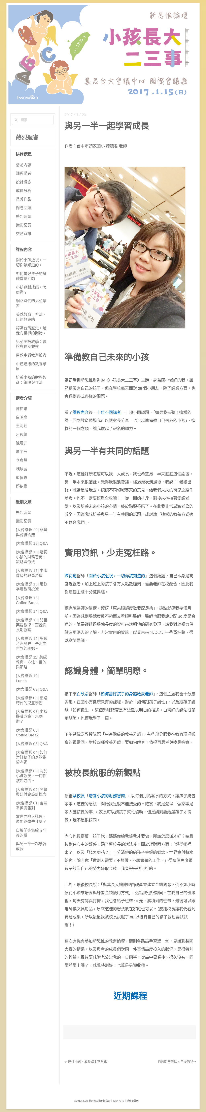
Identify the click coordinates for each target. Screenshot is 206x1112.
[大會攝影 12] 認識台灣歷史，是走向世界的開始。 (31, 644)
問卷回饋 (23, 208)
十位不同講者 (109, 413)
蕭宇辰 (21, 452)
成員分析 (23, 191)
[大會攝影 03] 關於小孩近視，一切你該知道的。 (31, 776)
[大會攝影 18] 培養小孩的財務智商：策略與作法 (31, 557)
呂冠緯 (21, 434)
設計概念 (23, 182)
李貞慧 (21, 460)
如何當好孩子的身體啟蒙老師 (127, 694)
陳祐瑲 (71, 576)
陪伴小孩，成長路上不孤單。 (87, 1062)
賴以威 (21, 469)
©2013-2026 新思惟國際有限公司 (92, 1100)
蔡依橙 (21, 486)
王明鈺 (21, 426)
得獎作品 (23, 199)
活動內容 (23, 165)
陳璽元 (21, 443)
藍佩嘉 (21, 478)
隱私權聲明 (133, 1100)
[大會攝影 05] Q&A (32, 744)
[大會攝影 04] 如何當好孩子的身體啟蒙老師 (31, 757)
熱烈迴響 (27, 137)
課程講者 (23, 173)
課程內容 (81, 413)
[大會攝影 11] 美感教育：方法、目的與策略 (31, 662)
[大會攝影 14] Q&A (32, 611)
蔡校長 (79, 796)
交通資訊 (23, 234)
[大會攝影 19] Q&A (32, 543)
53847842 (118, 1100)
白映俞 (83, 694)
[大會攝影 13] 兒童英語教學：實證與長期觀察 (31, 625)
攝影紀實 (23, 225)
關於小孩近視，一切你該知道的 (117, 576)
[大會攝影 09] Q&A (32, 689)
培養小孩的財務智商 (107, 796)
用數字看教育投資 (31, 355)
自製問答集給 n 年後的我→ (177, 1062)
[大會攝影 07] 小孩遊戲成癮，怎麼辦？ (31, 716)
